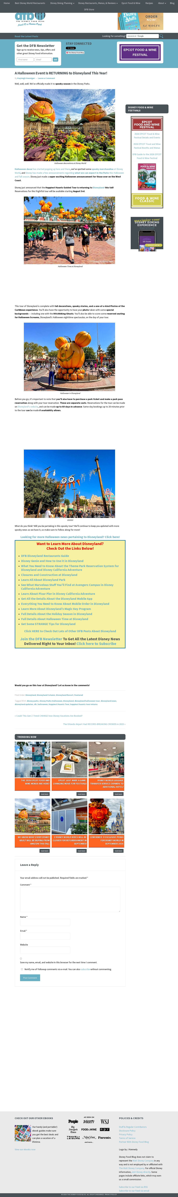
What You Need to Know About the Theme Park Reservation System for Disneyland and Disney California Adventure (70, 568)
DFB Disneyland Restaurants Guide (45, 556)
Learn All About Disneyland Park (43, 580)
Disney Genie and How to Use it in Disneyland (52, 561)
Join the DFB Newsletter (41, 638)
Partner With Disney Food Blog (134, 1141)
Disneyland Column (46, 695)
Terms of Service (127, 1138)
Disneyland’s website (28, 406)
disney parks (33, 701)
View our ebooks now (25, 1149)
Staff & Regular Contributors (133, 1126)
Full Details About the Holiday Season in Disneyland (56, 614)
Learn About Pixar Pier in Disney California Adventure (58, 594)
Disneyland (98, 187)
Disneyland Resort (64, 695)
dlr (35, 704)
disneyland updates (24, 704)
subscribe (85, 969)
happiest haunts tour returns (84, 704)
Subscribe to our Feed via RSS (133, 1186)
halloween (43, 704)
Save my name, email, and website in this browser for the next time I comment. (58, 962)
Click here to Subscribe (96, 643)
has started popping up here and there (42, 169)
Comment (25, 884)
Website (24, 944)
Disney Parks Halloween (51, 701)
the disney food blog (25, 9)
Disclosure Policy (127, 1130)
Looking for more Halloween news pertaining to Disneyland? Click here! (70, 537)
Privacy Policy (125, 1134)
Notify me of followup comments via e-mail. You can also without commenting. (68, 969)
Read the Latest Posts (26, 36)
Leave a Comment (46, 78)
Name (23, 916)
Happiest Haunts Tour (59, 704)
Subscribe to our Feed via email (134, 1190)
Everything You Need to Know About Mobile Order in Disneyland (65, 604)
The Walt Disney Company (131, 1168)
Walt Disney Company (143, 1160)
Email (23, 930)
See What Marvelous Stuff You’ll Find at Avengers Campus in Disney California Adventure (67, 587)
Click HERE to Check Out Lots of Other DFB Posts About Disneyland (70, 631)
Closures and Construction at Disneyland (49, 575)
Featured (78, 695)
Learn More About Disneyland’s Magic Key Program (56, 609)
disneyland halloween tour (87, 701)
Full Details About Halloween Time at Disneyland (54, 619)
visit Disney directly (141, 1171)
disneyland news (108, 701)
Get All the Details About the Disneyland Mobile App (56, 599)
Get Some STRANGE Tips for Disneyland (48, 624)
